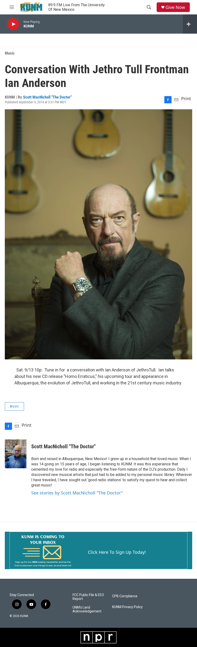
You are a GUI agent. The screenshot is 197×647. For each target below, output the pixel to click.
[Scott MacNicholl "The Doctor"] (15, 453)
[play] (13, 24)
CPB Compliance (124, 596)
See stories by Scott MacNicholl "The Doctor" (77, 493)
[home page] (31, 7)
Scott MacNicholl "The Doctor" (47, 97)
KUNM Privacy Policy (127, 607)
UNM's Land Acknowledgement (87, 609)
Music (10, 53)
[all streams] (190, 24)
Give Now (175, 7)
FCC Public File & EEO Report (88, 597)
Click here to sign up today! (117, 552)
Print (186, 98)
